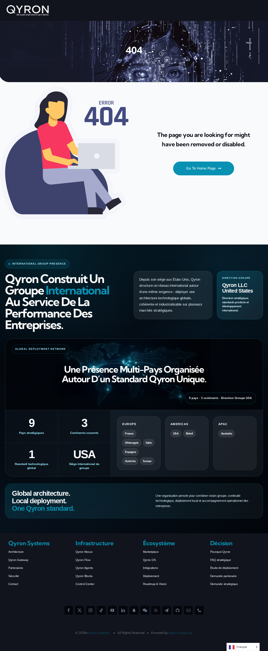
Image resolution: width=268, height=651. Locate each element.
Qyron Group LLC (181, 633)
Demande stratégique (224, 584)
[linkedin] (123, 610)
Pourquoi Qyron (220, 551)
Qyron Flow (83, 560)
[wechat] (144, 610)
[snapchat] (134, 610)
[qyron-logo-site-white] (27, 6)
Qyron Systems (98, 633)
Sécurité (13, 576)
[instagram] (90, 610)
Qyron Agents (84, 567)
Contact (13, 584)
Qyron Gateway (18, 560)
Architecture (16, 551)
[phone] (199, 610)
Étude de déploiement (224, 567)
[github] (177, 610)
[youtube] (112, 610)
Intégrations (150, 567)
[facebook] (68, 610)
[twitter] (79, 610)
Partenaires (15, 567)
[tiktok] (101, 610)
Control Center (85, 584)
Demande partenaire (223, 576)
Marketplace (151, 551)
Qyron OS (149, 560)
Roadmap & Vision (155, 584)
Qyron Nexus (84, 551)
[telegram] (166, 610)
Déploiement (151, 576)
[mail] (188, 610)
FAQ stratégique (220, 560)
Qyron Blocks (84, 576)
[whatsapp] (155, 610)
